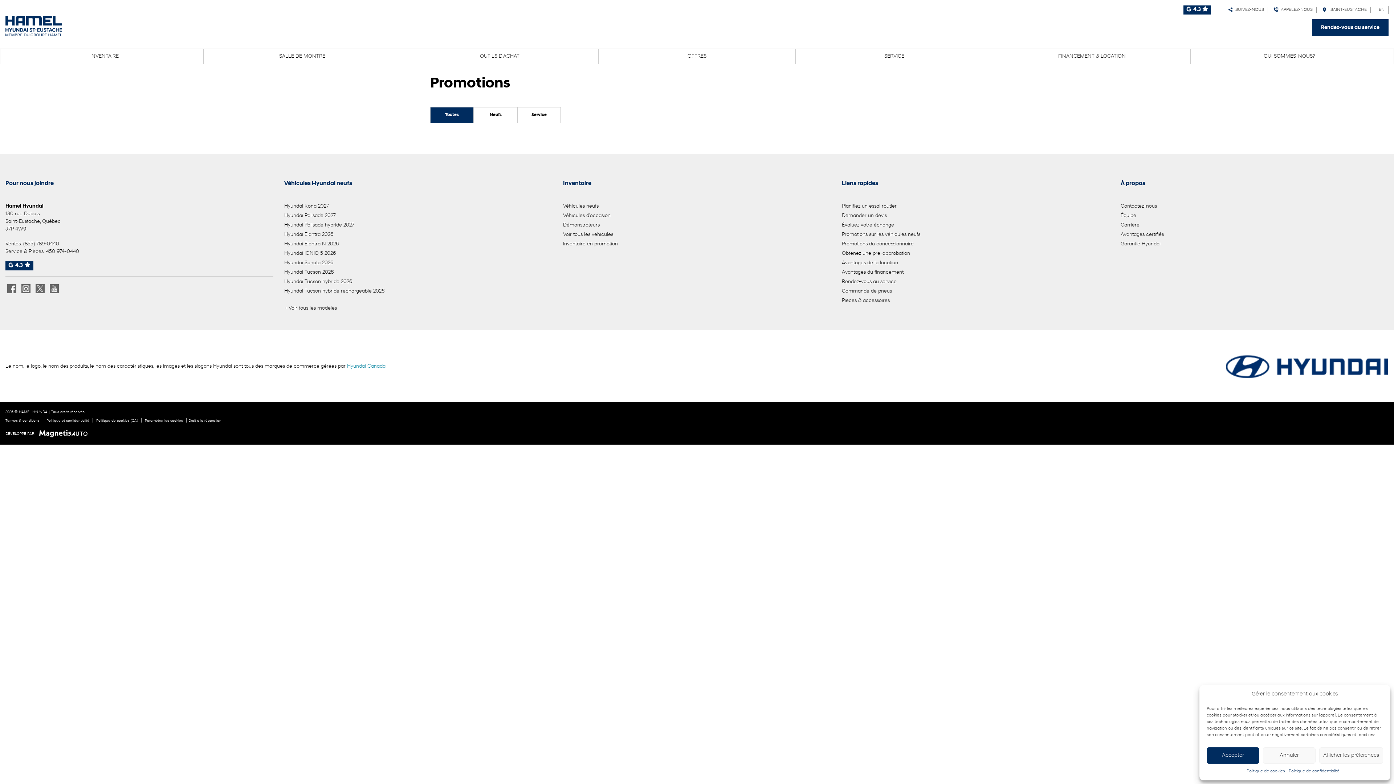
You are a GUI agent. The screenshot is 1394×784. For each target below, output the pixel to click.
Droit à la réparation (204, 421)
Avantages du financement (873, 272)
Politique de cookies (1266, 771)
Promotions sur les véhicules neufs (881, 234)
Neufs (496, 115)
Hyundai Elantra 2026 (308, 234)
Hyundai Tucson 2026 (309, 272)
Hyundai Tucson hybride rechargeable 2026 (334, 291)
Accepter (1233, 755)
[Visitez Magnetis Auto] (65, 434)
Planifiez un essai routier (869, 206)
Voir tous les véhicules (588, 234)
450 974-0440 (62, 251)
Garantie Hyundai (1141, 244)
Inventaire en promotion (590, 244)
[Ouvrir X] (40, 288)
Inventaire (104, 56)
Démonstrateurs (581, 225)
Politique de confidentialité (1314, 771)
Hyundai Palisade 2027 (310, 216)
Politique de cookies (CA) (117, 421)
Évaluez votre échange (868, 225)
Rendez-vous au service (1350, 27)
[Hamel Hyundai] (33, 26)
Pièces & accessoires (866, 300)
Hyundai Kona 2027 (306, 206)
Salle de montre (302, 56)
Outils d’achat (499, 56)
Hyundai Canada (366, 366)
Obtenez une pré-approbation (876, 253)
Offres (697, 56)
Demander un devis (864, 216)
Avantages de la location (870, 263)
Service (894, 56)
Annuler (1289, 755)
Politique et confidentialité (67, 421)
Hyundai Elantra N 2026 (311, 244)
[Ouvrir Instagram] (25, 288)
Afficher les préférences (1351, 755)
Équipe (1128, 216)
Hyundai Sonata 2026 (308, 263)
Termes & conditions (22, 421)
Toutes (452, 115)
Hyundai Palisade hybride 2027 (319, 225)
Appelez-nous (1296, 10)
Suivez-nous (1248, 10)
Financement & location (1092, 56)
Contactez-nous (1139, 206)
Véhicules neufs (581, 206)
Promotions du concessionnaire (878, 244)
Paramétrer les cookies (164, 421)
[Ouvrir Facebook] (11, 288)
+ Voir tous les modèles (310, 308)
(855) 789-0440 (41, 244)
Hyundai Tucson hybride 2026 (318, 282)
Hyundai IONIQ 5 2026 (310, 253)
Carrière (1130, 225)
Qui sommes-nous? (1289, 56)
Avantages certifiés (1142, 234)
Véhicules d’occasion (587, 216)
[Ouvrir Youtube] (54, 288)
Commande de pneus (867, 291)
